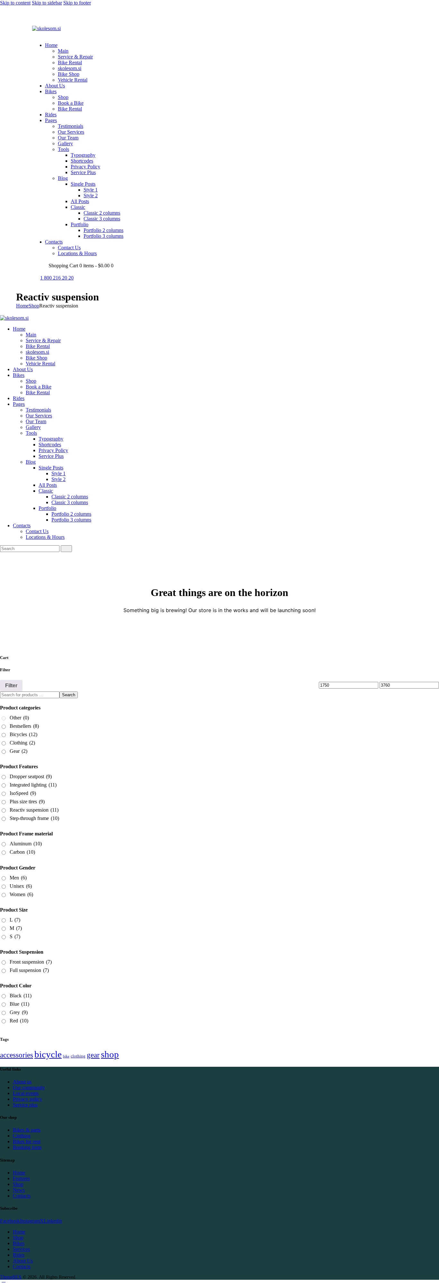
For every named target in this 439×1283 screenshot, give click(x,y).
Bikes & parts (26, 1130)
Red (19, 1020)
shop (110, 1054)
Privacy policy (27, 1099)
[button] (35, 34)
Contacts (22, 1195)
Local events (26, 1093)
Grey (19, 1012)
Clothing (22, 742)
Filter (11, 685)
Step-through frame (34, 818)
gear (93, 1055)
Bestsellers (24, 726)
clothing (78, 1056)
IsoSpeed (23, 793)
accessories (16, 1055)
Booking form (27, 1147)
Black (20, 995)
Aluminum (26, 843)
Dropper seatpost (31, 776)
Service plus (25, 1105)
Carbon (22, 852)
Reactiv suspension (34, 810)
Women (21, 894)
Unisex (21, 886)
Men (18, 877)
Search (68, 694)
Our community (29, 1087)
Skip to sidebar (47, 2)
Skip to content (15, 2)
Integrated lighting (33, 785)
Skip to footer (77, 2)
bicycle (48, 1054)
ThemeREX (11, 1277)
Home (22, 305)
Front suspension (31, 962)
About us (22, 1081)
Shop (34, 305)
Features (21, 1178)
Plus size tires (27, 801)
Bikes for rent (26, 1141)
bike (66, 1056)
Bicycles (23, 734)
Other (19, 717)
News (19, 1190)
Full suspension (29, 970)
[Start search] (66, 548)
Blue (19, 1004)
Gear (18, 751)
